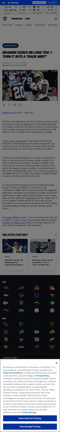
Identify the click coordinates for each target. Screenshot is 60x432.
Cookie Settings (29, 412)
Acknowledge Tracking (30, 426)
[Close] (56, 363)
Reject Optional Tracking (30, 418)
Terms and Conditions (13, 373)
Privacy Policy (42, 376)
